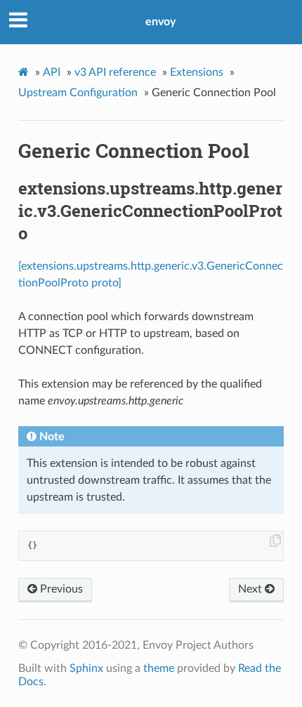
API (51, 72)
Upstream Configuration (78, 92)
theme (158, 668)
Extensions (196, 72)
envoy (160, 21)
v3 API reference (115, 72)
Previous (60, 589)
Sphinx (86, 668)
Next (251, 589)
